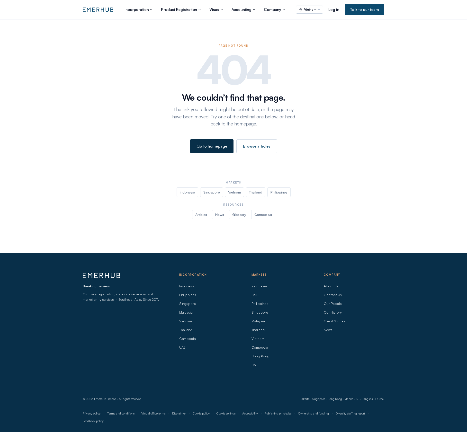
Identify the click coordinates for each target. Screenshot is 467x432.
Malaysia (186, 312)
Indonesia (187, 192)
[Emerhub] (98, 10)
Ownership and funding (313, 413)
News (219, 214)
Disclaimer (179, 413)
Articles (201, 214)
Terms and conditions (121, 413)
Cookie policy (201, 413)
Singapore (211, 192)
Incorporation (137, 9)
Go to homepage (212, 146)
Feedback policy (93, 421)
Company (272, 9)
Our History (333, 312)
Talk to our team (364, 9)
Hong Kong (260, 356)
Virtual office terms (153, 413)
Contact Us (333, 295)
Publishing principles (278, 413)
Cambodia (187, 338)
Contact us (263, 214)
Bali (254, 295)
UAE (182, 347)
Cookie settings (225, 413)
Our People (333, 303)
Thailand (255, 192)
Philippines (278, 192)
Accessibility (250, 413)
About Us (331, 286)
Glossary (239, 214)
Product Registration (179, 9)
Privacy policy (91, 413)
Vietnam (234, 192)
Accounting (241, 9)
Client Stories (334, 321)
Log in (333, 9)
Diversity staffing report (350, 413)
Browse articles (256, 146)
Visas (214, 9)
